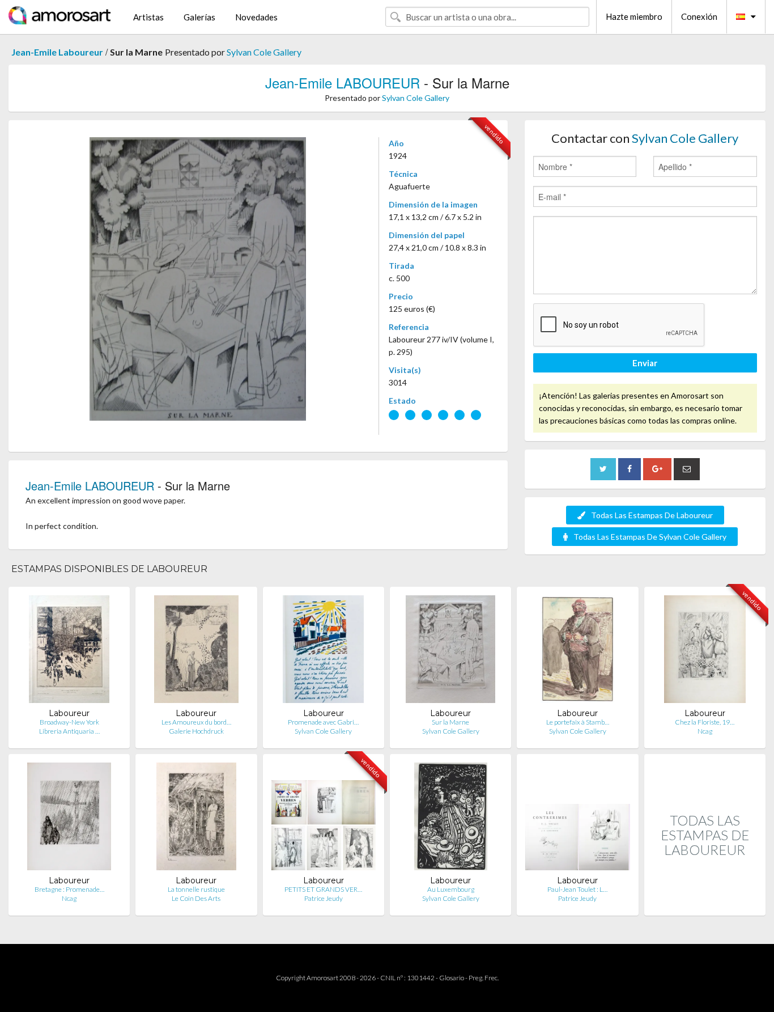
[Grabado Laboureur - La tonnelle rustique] (196, 818)
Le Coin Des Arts (196, 898)
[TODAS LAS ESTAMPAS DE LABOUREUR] (705, 903)
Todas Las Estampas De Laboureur (652, 515)
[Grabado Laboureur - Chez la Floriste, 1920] (705, 651)
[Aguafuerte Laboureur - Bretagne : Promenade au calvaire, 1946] (68, 818)
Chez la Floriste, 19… (704, 722)
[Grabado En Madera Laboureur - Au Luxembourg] (450, 818)
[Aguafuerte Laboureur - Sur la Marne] (450, 651)
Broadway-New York (69, 722)
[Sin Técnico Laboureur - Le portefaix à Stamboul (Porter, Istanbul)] (578, 651)
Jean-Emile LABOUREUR (342, 82)
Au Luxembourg (450, 889)
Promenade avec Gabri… (323, 722)
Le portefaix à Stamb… (577, 722)
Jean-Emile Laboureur (57, 51)
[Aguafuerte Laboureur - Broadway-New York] (69, 651)
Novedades (256, 17)
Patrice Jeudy (323, 898)
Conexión (699, 16)
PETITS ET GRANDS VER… (323, 889)
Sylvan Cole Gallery (264, 51)
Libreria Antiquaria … (69, 731)
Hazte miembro (634, 16)
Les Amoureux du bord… (196, 722)
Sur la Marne (450, 722)
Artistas (148, 17)
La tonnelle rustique (196, 889)
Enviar (644, 363)
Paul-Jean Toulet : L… (577, 889)
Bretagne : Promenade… (69, 889)
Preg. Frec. (484, 977)
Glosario (451, 977)
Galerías (199, 17)
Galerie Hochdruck (196, 731)
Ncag (705, 731)
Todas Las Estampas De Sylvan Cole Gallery (649, 536)
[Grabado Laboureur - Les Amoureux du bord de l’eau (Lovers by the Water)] (196, 651)
